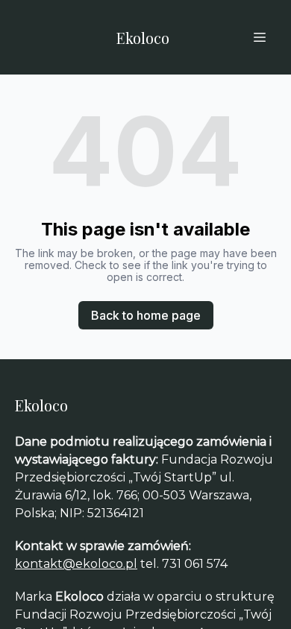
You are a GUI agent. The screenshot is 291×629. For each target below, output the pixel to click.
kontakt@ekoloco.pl (76, 564)
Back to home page (146, 315)
